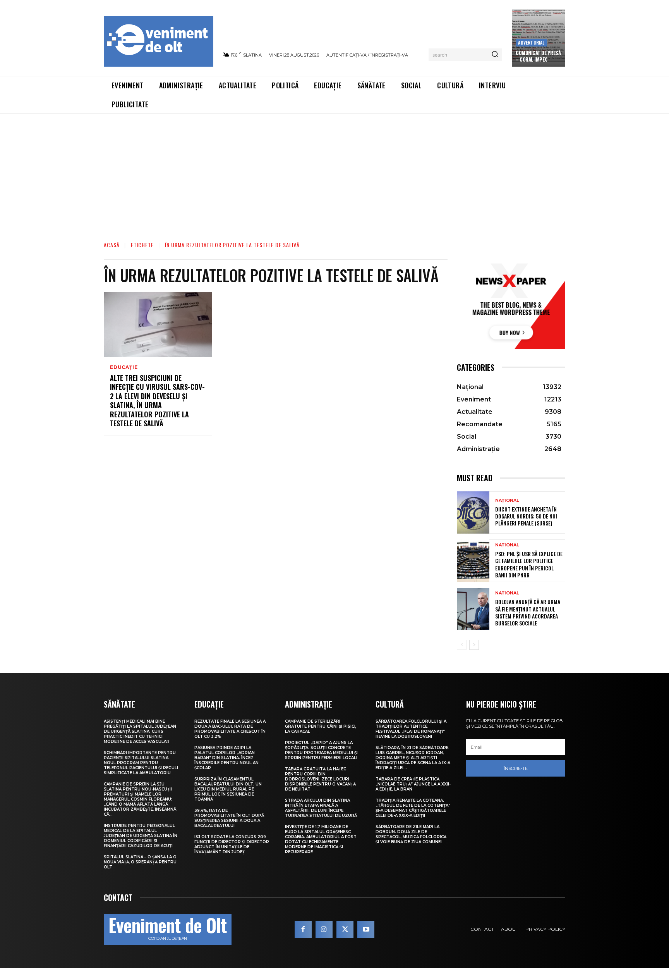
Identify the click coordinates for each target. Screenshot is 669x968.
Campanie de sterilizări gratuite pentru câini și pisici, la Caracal (320, 726)
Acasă (112, 245)
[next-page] (474, 645)
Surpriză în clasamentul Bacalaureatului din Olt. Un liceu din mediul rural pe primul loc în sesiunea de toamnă (228, 789)
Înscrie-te (516, 768)
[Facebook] (303, 929)
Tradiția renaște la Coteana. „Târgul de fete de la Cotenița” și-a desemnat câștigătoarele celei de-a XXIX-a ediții (413, 808)
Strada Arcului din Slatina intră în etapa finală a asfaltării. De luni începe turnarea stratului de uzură (321, 808)
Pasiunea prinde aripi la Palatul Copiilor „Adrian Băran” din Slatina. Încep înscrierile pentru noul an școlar (226, 757)
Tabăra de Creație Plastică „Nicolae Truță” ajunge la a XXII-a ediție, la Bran (413, 784)
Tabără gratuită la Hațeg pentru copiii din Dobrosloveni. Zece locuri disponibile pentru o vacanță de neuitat (320, 779)
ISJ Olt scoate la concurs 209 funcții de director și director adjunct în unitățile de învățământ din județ (231, 844)
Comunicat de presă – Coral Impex (538, 56)
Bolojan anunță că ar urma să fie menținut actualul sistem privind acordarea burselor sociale (527, 612)
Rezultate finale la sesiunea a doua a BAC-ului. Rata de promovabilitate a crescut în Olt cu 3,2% (230, 729)
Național (507, 500)
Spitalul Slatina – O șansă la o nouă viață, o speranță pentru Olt (140, 862)
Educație (123, 367)
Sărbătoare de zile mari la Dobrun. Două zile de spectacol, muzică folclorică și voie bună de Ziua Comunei (411, 834)
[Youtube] (365, 929)
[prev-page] (462, 645)
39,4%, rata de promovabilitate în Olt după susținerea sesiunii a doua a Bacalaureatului (229, 818)
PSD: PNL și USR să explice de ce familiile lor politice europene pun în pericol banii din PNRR (529, 564)
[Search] (494, 54)
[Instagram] (324, 929)
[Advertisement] (334, 172)
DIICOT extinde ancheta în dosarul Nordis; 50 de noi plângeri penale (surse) (526, 516)
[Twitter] (344, 929)
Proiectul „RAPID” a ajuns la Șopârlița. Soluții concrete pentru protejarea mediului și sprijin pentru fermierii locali (321, 750)
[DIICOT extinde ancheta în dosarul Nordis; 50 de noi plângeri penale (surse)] (473, 512)
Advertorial (531, 42)
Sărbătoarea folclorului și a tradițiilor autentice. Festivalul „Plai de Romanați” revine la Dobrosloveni (411, 729)
